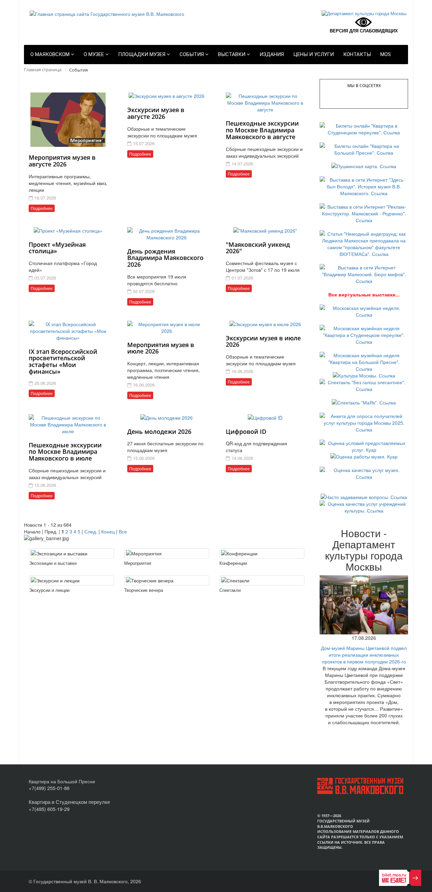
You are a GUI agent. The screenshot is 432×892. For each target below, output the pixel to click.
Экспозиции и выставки (53, 563)
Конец (108, 531)
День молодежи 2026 (159, 431)
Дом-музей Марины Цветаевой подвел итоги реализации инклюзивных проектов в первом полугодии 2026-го (364, 655)
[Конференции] (261, 553)
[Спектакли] (261, 580)
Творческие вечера (143, 590)
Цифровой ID (246, 431)
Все (123, 531)
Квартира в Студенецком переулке (69, 801)
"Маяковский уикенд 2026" (258, 247)
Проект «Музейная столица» (57, 247)
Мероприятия (137, 563)
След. (90, 531)
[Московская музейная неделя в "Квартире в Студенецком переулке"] (364, 334)
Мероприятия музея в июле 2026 (160, 348)
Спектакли (230, 590)
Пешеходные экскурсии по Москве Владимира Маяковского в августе (262, 130)
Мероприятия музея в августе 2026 (62, 160)
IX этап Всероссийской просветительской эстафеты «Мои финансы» (63, 361)
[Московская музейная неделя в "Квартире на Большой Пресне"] (364, 361)
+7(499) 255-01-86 (49, 787)
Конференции (233, 563)
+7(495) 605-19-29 (49, 808)
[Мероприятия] (166, 553)
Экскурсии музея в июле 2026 (263, 341)
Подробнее (42, 208)
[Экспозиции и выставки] (71, 553)
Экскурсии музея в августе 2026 (155, 113)
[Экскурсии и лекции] (71, 580)
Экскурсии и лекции (49, 590)
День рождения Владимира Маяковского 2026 (165, 258)
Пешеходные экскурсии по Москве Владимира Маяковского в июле (65, 452)
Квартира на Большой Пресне (62, 781)
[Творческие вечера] (166, 580)
